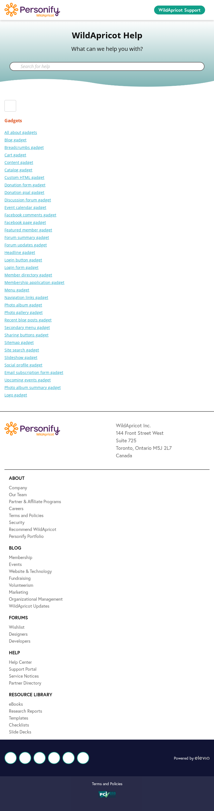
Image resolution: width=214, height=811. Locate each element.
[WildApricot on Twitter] (25, 758)
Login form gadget (21, 267)
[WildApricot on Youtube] (54, 758)
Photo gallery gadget (23, 312)
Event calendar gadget (25, 207)
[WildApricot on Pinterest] (68, 758)
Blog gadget (15, 140)
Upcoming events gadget (27, 380)
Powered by (184, 758)
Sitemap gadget (19, 342)
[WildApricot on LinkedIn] (39, 758)
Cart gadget (15, 155)
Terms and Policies (107, 783)
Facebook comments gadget (30, 215)
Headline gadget (19, 252)
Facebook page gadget (25, 222)
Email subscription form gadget (33, 372)
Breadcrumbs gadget (24, 147)
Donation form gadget (24, 185)
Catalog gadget (18, 170)
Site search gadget (21, 350)
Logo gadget (15, 395)
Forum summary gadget (26, 237)
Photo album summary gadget (32, 387)
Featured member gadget (28, 230)
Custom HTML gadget (24, 177)
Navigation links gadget (26, 297)
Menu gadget (16, 290)
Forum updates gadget (25, 245)
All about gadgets (20, 132)
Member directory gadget (28, 275)
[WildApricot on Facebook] (10, 758)
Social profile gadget (23, 365)
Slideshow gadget (20, 357)
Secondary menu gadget (27, 327)
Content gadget (18, 162)
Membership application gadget (34, 282)
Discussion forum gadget (27, 200)
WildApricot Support (180, 10)
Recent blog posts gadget (28, 320)
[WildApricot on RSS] (83, 758)
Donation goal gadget (24, 192)
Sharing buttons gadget (26, 335)
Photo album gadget (23, 305)
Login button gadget (23, 260)
